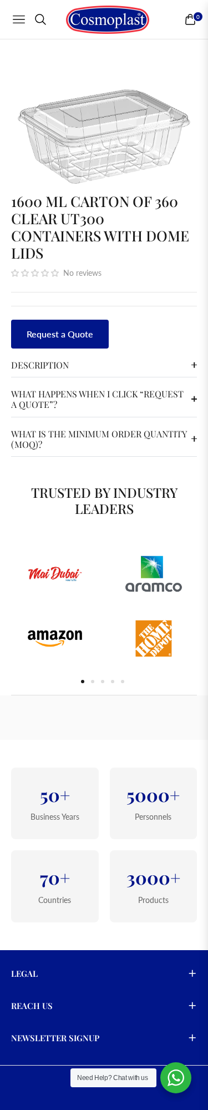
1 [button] (82, 681)
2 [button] (92, 681)
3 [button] (102, 681)
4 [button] (112, 681)
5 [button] (122, 681)
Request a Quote (60, 334)
